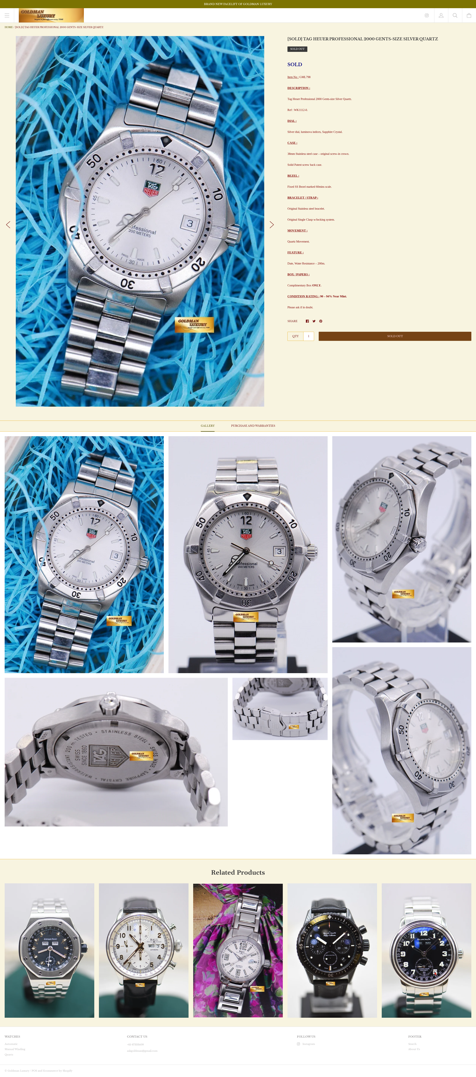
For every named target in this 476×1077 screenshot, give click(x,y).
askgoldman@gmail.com (142, 1050)
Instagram (309, 1044)
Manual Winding (15, 1049)
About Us (414, 1049)
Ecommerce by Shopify (57, 1070)
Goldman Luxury (18, 1070)
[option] (140, 221)
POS (34, 1070)
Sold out (395, 336)
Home (9, 27)
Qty (295, 336)
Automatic (11, 1044)
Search (412, 1044)
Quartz (9, 1054)
